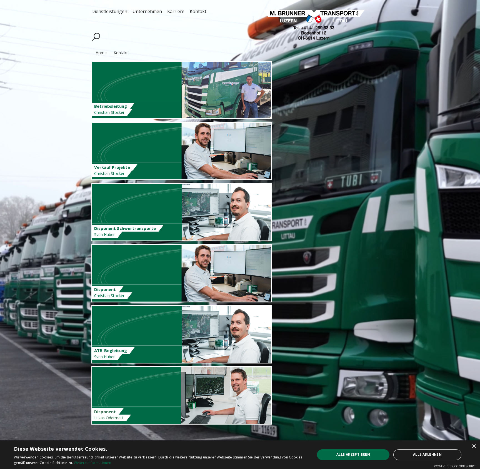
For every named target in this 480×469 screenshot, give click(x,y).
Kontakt (120, 52)
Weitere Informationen (92, 462)
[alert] (240, 454)
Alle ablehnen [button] (427, 454)
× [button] (474, 446)
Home (100, 52)
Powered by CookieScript (455, 466)
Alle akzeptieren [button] (353, 454)
